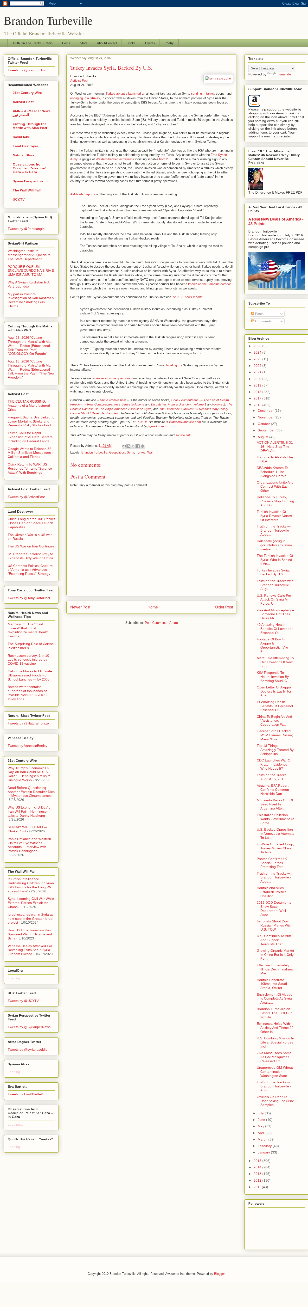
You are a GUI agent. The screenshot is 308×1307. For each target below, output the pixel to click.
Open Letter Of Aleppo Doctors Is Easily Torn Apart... (275, 691)
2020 (258, 379)
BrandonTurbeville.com (185, 422)
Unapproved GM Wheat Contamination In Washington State (275, 1072)
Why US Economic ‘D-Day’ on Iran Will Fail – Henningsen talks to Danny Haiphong (30, 811)
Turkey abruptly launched (123, 93)
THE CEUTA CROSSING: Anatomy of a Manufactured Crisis (29, 405)
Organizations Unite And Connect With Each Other (275, 486)
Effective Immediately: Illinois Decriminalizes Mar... (275, 969)
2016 (258, 405)
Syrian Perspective (28, 181)
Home (66, 43)
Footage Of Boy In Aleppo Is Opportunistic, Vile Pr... (272, 645)
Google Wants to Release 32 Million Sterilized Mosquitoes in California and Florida (31, 453)
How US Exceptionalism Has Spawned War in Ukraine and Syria (30, 934)
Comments (263, 321)
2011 (258, 1187)
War (150, 452)
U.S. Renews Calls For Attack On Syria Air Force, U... (274, 600)
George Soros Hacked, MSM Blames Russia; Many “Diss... (275, 735)
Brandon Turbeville (48, 20)
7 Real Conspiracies (98, 404)
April (261, 1133)
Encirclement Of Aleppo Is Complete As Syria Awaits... (274, 999)
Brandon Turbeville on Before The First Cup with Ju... (274, 1013)
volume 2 (218, 404)
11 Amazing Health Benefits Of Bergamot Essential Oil (275, 706)
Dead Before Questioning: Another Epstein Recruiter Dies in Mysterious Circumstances (31, 792)
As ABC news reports (188, 297)
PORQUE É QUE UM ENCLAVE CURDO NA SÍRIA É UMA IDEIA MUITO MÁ (31, 271)
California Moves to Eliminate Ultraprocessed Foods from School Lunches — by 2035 (30, 675)
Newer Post (80, 607)
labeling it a (174, 365)
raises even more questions (111, 378)
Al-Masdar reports (82, 194)
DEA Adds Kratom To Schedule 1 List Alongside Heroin (272, 472)
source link (183, 435)
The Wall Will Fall (27, 190)
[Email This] (124, 446)
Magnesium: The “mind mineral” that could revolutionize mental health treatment (28, 630)
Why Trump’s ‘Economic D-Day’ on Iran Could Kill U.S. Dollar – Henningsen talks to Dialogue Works (29, 774)
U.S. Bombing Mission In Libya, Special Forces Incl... (275, 1042)
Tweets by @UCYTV (23, 1001)
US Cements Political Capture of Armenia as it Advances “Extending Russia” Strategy (30, 570)
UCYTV (141, 422)
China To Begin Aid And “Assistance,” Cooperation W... (274, 721)
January (264, 1152)
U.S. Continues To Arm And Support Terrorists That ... (274, 940)
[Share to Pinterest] (142, 446)
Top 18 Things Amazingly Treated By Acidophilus (275, 750)
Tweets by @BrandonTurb (27, 70)
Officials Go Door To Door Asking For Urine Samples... (275, 1101)
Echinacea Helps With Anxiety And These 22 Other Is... (275, 1028)
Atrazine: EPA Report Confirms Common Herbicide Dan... (273, 790)
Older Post (224, 607)
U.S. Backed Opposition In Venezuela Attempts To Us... (275, 834)
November (266, 417)
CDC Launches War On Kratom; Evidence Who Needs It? (274, 764)
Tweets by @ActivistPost (26, 497)
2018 (258, 392)
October (264, 424)
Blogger (219, 1274)
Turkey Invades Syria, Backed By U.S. (273, 572)
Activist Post (79, 80)
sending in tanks (202, 93)
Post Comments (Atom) (161, 623)
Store (83, 43)
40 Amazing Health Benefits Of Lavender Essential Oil (275, 629)
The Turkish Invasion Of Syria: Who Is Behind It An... (275, 560)
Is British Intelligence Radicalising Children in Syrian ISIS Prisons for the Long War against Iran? (31, 885)
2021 (258, 372)
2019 (258, 385)
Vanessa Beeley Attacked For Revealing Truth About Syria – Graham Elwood (30, 950)
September (267, 430)
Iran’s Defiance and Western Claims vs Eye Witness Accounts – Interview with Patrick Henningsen (29, 845)
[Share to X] (133, 446)
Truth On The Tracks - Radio (32, 43)
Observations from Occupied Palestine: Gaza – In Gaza (29, 168)
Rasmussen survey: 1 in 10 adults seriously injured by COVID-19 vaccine (28, 660)
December (266, 410)
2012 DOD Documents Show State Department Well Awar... (274, 908)
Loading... (15, 978)
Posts (258, 314)
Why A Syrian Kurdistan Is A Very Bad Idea (28, 284)
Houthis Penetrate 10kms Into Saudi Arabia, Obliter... (272, 984)
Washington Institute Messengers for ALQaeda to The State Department (29, 255)
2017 (258, 398)
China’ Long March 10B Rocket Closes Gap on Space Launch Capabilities (31, 523)
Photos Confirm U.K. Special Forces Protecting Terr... (272, 863)
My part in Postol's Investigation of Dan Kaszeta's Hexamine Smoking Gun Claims (31, 300)
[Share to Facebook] (137, 446)
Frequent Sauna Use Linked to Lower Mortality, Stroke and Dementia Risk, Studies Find (31, 421)
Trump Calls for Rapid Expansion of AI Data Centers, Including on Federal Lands (30, 437)
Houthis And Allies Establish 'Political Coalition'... (272, 892)
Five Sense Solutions (129, 404)
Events (150, 43)
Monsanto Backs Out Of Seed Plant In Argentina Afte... (275, 804)
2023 (258, 359)
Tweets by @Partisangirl (26, 229)
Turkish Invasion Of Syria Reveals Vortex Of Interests (274, 516)
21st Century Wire (27, 93)
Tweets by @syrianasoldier (28, 1049)
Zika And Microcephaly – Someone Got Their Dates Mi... (275, 614)
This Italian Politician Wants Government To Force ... (275, 819)
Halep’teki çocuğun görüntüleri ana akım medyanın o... (274, 545)
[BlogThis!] (128, 446)
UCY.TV (19, 199)
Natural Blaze (23, 155)
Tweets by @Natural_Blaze (28, 723)
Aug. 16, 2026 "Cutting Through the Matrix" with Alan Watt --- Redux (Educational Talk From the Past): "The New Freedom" (31, 369)
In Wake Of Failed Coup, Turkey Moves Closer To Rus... (275, 848)
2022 (258, 366)
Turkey (140, 452)
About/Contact (107, 43)
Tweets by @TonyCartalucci (29, 598)
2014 (258, 1167)
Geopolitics (117, 452)
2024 (258, 352)
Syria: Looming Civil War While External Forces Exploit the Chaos (31, 903)
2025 (258, 346)
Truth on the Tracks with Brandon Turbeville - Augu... (275, 530)
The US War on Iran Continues (31, 546)
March (263, 1139)
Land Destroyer (25, 146)
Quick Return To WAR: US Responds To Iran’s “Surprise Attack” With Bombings (30, 468)
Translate (284, 74)
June (262, 1120)
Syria (130, 452)
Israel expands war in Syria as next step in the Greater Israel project (30, 919)
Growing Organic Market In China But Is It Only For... (275, 955)
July (261, 1113)
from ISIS (166, 159)
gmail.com (156, 426)
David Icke (21, 137)
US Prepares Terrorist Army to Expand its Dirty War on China (30, 556)
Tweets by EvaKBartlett (25, 1094)
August (263, 437)
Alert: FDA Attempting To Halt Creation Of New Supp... (275, 662)
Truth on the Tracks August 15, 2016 (271, 777)
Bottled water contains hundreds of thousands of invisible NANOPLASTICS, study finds (27, 693)
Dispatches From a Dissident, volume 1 (178, 404)
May (261, 1126)
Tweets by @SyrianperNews (29, 1027)
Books (131, 43)
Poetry (169, 43)
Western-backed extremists (115, 159)
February (265, 1146)
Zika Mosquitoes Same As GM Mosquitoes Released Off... (274, 1057)
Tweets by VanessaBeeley (27, 746)
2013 (258, 1174)
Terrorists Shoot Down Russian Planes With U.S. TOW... (274, 925)
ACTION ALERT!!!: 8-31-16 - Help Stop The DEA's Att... (275, 447)
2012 (258, 1180)
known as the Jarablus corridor (209, 284)
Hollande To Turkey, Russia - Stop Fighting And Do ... (275, 501)
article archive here (113, 400)
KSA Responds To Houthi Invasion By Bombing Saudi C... (273, 677)
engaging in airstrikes (85, 98)
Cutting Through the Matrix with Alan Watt (30, 126)
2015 (258, 1161)
